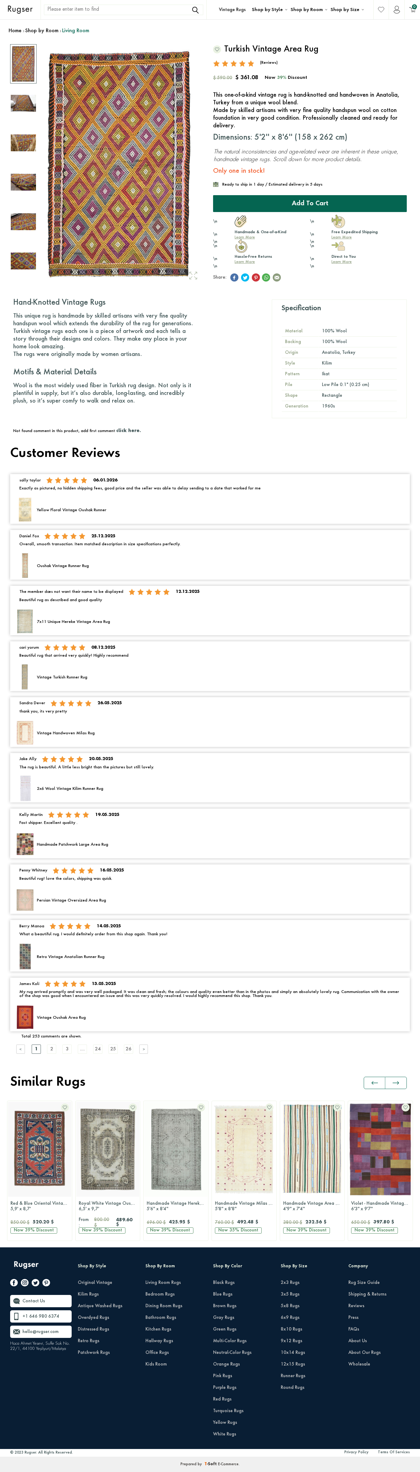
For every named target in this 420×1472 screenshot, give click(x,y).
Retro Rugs (88, 1341)
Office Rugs (157, 1352)
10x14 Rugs (293, 1352)
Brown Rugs (224, 1306)
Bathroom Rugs (160, 1318)
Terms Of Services (394, 1452)
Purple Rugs (224, 1387)
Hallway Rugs (159, 1341)
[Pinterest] (46, 1284)
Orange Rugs (226, 1364)
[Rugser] (27, 1268)
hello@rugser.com (40, 1332)
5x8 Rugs (290, 1306)
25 (113, 1049)
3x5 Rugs (290, 1294)
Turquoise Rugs (228, 1411)
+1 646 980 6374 (40, 1316)
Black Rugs (224, 1283)
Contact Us (33, 1301)
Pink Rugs (222, 1376)
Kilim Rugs (88, 1294)
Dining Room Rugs (163, 1306)
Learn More (245, 237)
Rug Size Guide (364, 1283)
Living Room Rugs (163, 1283)
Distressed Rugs (93, 1329)
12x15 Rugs (293, 1364)
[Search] (195, 10)
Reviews (356, 1306)
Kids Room (156, 1364)
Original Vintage (95, 1283)
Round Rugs (292, 1387)
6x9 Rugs (290, 1318)
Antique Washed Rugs (100, 1306)
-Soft (211, 1464)
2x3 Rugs (290, 1283)
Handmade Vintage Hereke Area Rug (177, 1206)
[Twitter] (35, 1284)
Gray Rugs (223, 1318)
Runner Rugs (293, 1376)
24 (98, 1049)
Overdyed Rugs (93, 1318)
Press (353, 1318)
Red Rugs (222, 1399)
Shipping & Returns (367, 1294)
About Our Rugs (364, 1352)
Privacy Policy (356, 1452)
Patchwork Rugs (94, 1352)
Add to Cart (310, 204)
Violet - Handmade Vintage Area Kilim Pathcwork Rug (382, 1206)
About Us (357, 1341)
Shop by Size (345, 10)
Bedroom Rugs (160, 1294)
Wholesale (359, 1364)
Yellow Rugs (225, 1422)
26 (128, 1049)
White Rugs (224, 1434)
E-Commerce (228, 1464)
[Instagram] (25, 1284)
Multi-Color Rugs (230, 1341)
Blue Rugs (222, 1294)
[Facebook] (14, 1284)
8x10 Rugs (291, 1329)
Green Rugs (224, 1329)
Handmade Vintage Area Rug (313, 1206)
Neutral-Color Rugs (232, 1352)
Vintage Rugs (232, 10)
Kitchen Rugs (158, 1329)
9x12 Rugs (291, 1341)
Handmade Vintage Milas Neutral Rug (245, 1206)
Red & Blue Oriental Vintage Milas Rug (41, 1206)
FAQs (353, 1329)
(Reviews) (269, 63)
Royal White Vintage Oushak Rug (109, 1206)
